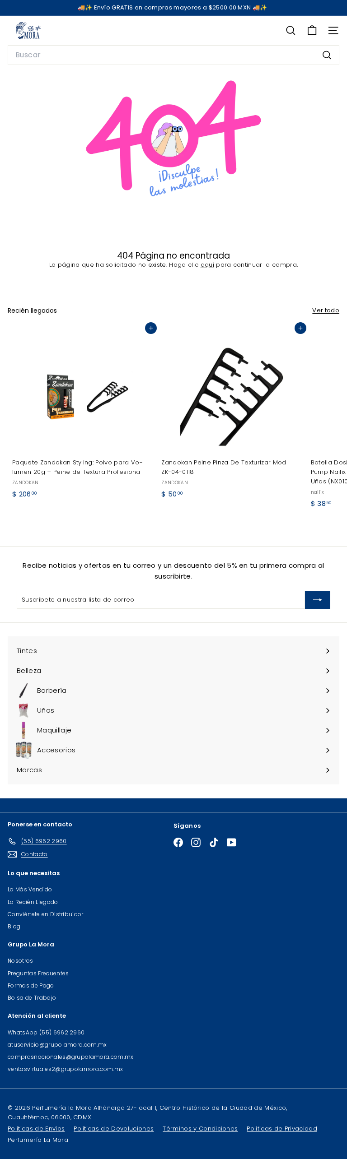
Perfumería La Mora (38, 1140)
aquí (207, 264)
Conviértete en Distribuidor (46, 914)
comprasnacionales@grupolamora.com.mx (71, 1057)
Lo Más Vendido (30, 889)
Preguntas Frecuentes (38, 973)
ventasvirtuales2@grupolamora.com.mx (65, 1069)
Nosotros (20, 960)
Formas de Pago (31, 985)
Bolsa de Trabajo (32, 997)
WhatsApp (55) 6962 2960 (46, 1032)
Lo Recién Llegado (33, 902)
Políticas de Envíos (36, 1128)
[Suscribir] (317, 600)
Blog (14, 926)
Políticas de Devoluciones (114, 1128)
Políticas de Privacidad (282, 1128)
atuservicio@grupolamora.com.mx (57, 1044)
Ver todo (325, 310)
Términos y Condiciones (200, 1128)
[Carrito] (312, 30)
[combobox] (173, 55)
